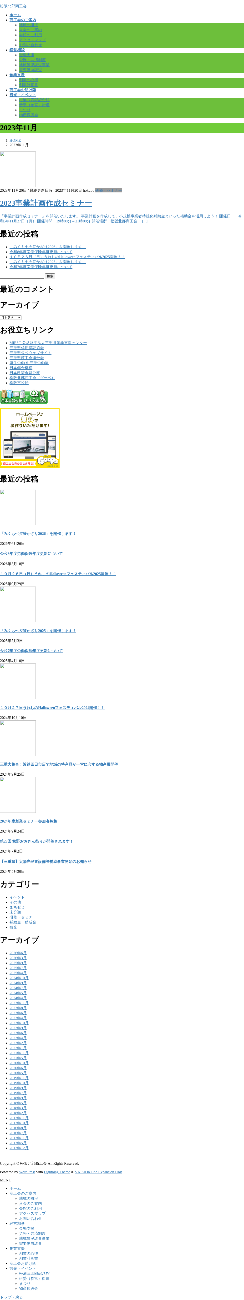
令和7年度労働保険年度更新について (41, 267)
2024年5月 (18, 993)
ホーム (15, 1188)
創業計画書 (28, 85)
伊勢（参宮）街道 (34, 105)
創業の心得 (28, 80)
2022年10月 (19, 1023)
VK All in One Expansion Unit (98, 1172)
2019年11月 (19, 1078)
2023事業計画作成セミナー (46, 203)
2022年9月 (18, 1028)
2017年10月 (19, 1123)
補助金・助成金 (23, 922)
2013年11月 (19, 1138)
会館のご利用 (30, 35)
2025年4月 (18, 973)
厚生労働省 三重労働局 (29, 363)
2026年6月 (18, 953)
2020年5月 (18, 1073)
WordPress (27, 1172)
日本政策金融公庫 (25, 373)
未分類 (15, 912)
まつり (24, 110)
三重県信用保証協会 (27, 348)
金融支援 (26, 55)
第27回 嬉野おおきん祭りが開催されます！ (36, 841)
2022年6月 (18, 1033)
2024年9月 (18, 983)
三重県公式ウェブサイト (30, 353)
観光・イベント (23, 1268)
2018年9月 (18, 1098)
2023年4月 (18, 1018)
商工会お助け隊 (23, 1263)
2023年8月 (18, 1008)
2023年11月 (19, 1003)
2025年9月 (18, 963)
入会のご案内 (30, 30)
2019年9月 (18, 1088)
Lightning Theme (57, 1172)
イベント (17, 897)
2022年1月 (18, 1048)
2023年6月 (18, 1013)
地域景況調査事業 (34, 65)
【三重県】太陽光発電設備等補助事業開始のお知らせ (46, 861)
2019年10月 (19, 1083)
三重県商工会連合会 (27, 358)
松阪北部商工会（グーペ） (32, 378)
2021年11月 (19, 1053)
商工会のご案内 (23, 1193)
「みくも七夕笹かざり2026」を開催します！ (48, 247)
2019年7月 (18, 1093)
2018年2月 (18, 1113)
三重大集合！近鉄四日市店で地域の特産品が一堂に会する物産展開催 (59, 764)
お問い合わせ (30, 45)
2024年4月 (18, 998)
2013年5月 (18, 1143)
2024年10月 (19, 978)
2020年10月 (19, 1063)
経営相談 (17, 1223)
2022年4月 (18, 1038)
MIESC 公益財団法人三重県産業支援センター (48, 343)
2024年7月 (18, 988)
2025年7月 (18, 968)
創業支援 (17, 1248)
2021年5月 (18, 1058)
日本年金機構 (21, 368)
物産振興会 (28, 115)
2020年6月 (18, 1068)
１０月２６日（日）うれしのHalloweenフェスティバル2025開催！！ (67, 257)
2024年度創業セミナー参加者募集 (28, 821)
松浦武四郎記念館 (34, 100)
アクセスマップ (32, 40)
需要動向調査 (30, 70)
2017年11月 (19, 1118)
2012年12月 (19, 1148)
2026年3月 (18, 958)
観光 (13, 927)
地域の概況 (28, 25)
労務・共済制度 (32, 60)
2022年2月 (18, 1043)
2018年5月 (18, 1103)
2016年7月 (18, 1133)
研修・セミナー (108, 190)
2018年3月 (18, 1108)
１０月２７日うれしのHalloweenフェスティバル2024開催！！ (52, 708)
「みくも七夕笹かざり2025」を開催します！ (48, 262)
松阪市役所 (19, 383)
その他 (15, 902)
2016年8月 (18, 1128)
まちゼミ (17, 907)
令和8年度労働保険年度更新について (41, 252)
